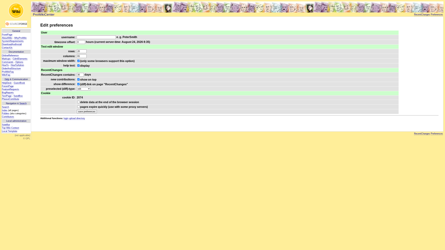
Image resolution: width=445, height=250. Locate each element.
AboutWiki (7, 38)
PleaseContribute (10, 99)
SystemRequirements (13, 41)
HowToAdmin (17, 65)
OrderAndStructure (11, 68)
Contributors (8, 116)
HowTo (5, 65)
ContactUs (7, 47)
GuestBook (19, 83)
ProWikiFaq (8, 71)
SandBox (18, 96)
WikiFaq (6, 75)
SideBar (6, 124)
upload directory (77, 118)
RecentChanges (422, 14)
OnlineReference (10, 55)
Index (4, 110)
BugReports (8, 92)
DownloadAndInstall (12, 44)
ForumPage (8, 86)
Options (19, 62)
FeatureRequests (10, 89)
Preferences (437, 14)
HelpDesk (7, 83)
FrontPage (7, 34)
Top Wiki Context (10, 128)
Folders (5, 113)
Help (7, 79)
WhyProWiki (20, 38)
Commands (7, 62)
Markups (6, 58)
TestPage (6, 96)
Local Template (9, 131)
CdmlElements (20, 58)
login (66, 118)
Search (23, 103)
